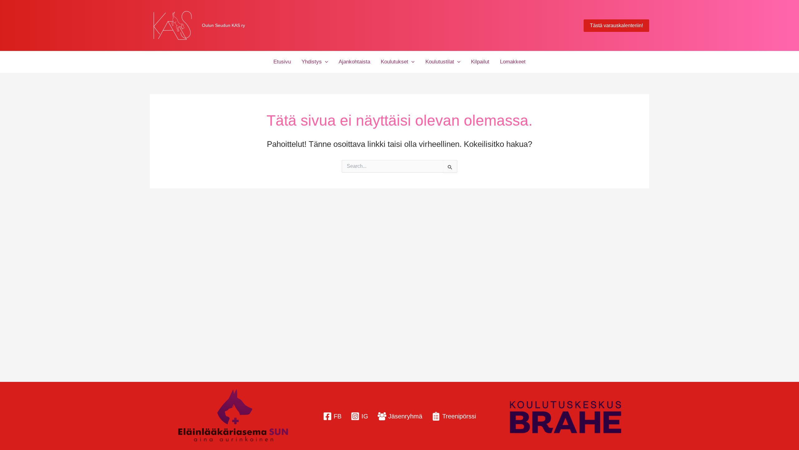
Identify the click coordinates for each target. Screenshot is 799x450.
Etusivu (282, 62)
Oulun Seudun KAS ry (223, 25)
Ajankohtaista (354, 62)
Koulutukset (394, 62)
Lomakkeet (513, 62)
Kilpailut (480, 62)
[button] (616, 25)
